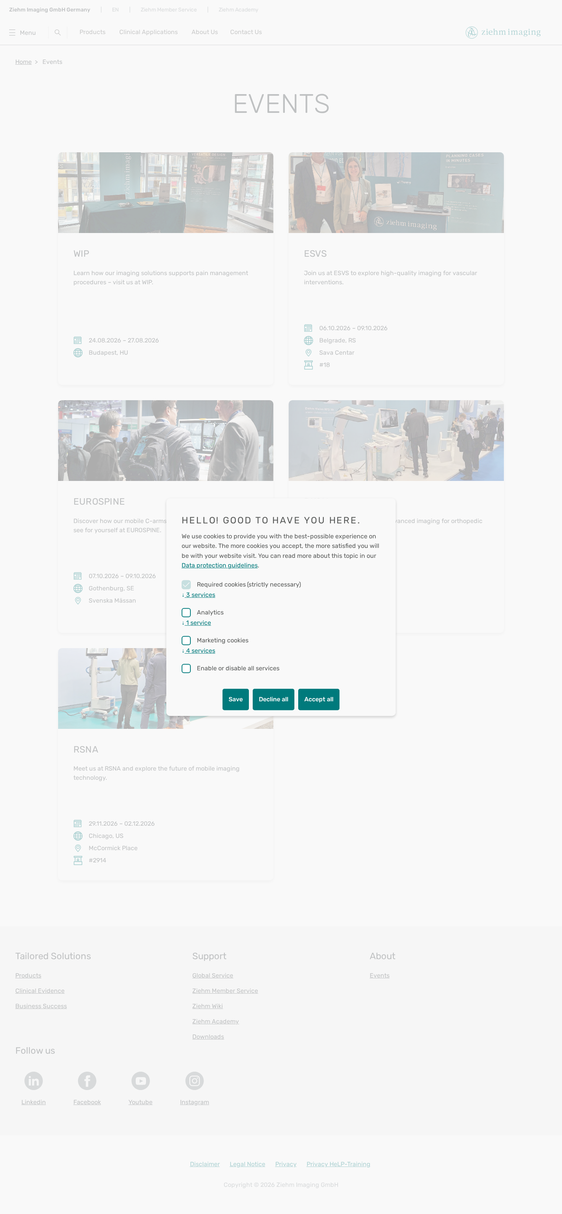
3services (198, 594)
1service (196, 622)
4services (198, 650)
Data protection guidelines (220, 565)
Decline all (273, 699)
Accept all (318, 699)
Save (236, 699)
